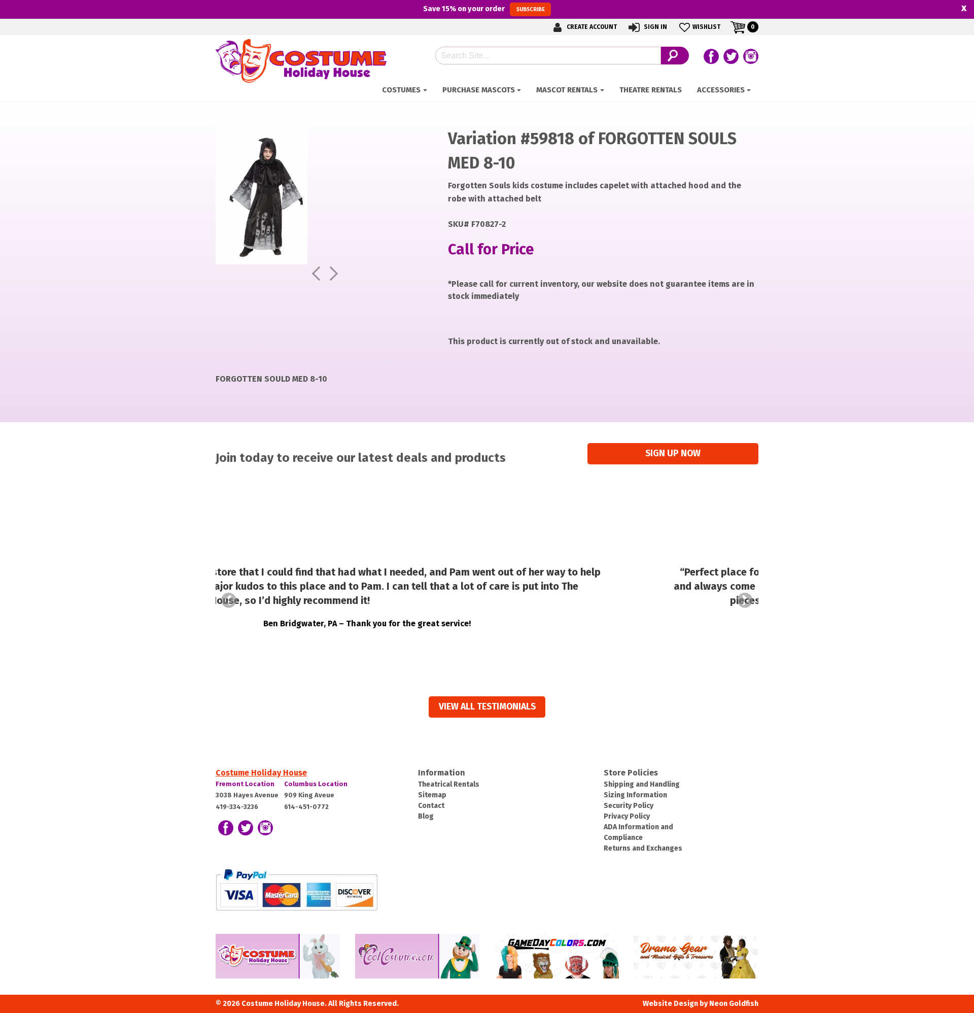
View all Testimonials (487, 706)
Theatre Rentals (650, 89)
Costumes (401, 89)
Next (745, 600)
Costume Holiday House (261, 773)
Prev (229, 600)
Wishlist (706, 26)
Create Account (591, 26)
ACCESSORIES (721, 89)
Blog (426, 816)
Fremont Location (245, 784)
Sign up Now (673, 453)
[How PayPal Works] (296, 889)
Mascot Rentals (567, 89)
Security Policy (628, 805)
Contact (431, 805)
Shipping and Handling (642, 784)
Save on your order (483, 8)
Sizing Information (635, 795)
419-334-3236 (237, 807)
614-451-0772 (306, 807)
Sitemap (432, 795)
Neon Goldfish (733, 1003)
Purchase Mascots (478, 89)
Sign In (654, 26)
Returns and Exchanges (643, 848)
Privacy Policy (627, 816)
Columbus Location (315, 784)
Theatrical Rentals (448, 784)
